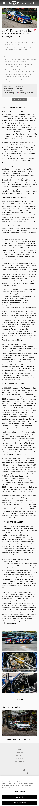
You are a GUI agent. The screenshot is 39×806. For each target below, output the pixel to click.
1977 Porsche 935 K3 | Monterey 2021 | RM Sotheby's (20, 3)
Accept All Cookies (19, 802)
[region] (19, 791)
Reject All (19, 797)
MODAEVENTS (19, 770)
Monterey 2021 (8, 36)
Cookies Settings (19, 791)
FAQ (19, 764)
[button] (33, 3)
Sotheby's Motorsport (19, 773)
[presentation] (3, 726)
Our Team (19, 755)
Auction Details (19, 99)
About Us (19, 752)
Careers (19, 767)
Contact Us (19, 758)
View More (19, 699)
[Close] (36, 779)
